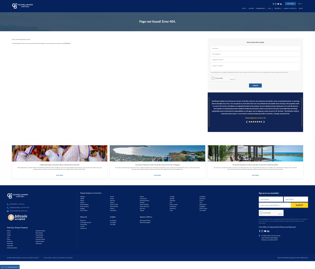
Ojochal (142, 202)
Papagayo (202, 206)
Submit (255, 85)
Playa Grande (173, 204)
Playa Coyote (203, 208)
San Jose (142, 208)
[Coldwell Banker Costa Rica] (22, 6)
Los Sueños (203, 210)
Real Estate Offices (145, 220)
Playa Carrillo (114, 204)
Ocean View (10, 243)
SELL (270, 8)
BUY (244, 8)
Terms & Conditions (243, 72)
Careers (82, 226)
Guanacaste (143, 198)
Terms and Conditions (59, 258)
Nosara (112, 202)
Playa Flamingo (144, 204)
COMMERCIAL (260, 8)
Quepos (82, 208)
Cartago (172, 196)
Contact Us (83, 228)
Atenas (142, 196)
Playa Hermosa (84, 206)
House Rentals (39, 237)
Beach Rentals (39, 233)
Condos (9, 235)
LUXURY (251, 8)
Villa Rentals (39, 243)
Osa (171, 202)
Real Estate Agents (145, 222)
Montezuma (203, 204)
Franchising (83, 224)
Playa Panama (114, 206)
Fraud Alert (69, 258)
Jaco (201, 202)
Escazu (201, 200)
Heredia (172, 198)
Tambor (142, 210)
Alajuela (82, 196)
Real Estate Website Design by (286, 258)
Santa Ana (173, 208)
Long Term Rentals (40, 239)
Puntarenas (173, 206)
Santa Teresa (83, 210)
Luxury (8, 233)
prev (246, 122)
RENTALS (278, 8)
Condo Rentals (39, 235)
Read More (59, 175)
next (263, 122)
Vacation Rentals (40, 241)
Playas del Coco (144, 206)
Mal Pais (112, 200)
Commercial (10, 245)
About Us (83, 220)
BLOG (301, 8)
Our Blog (112, 224)
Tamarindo (113, 210)
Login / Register (290, 3)
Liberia (82, 200)
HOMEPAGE (66, 43)
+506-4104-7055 (25, 207)
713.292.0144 (20, 204)
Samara (112, 208)
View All (300, 141)
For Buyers (113, 220)
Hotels (8, 239)
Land (8, 237)
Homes (9, 231)
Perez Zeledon (84, 204)
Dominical (202, 198)
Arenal (112, 196)
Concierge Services (85, 222)
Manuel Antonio (144, 200)
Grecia (112, 198)
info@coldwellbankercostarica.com (18, 211)
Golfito (82, 198)
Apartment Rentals (40, 231)
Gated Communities (12, 248)
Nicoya (82, 202)
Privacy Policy (253, 72)
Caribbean (202, 196)
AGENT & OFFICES (290, 8)
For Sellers (113, 222)
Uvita (171, 210)
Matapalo (172, 200)
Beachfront (10, 241)
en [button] (299, 4)
